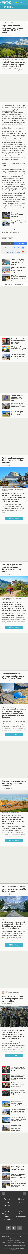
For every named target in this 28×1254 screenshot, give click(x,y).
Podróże (10, 238)
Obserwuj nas (13, 248)
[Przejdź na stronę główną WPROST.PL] (1, 2)
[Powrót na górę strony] (24, 1193)
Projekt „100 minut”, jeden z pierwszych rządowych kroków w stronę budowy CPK (14, 109)
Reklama (21, 1214)
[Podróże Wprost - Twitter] (14, 1228)
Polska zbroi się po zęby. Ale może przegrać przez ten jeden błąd (12, 998)
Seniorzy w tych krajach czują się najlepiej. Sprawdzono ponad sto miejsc (12, 568)
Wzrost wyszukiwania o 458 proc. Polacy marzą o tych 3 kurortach (14, 783)
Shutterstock (20, 489)
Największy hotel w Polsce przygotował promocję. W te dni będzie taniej (14, 889)
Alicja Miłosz (13, 230)
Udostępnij (22, 243)
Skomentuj (7, 243)
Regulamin (7, 1216)
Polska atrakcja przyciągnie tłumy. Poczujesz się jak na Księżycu (14, 460)
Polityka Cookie (7, 1219)
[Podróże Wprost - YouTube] (19, 1228)
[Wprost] (1, 23)
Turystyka (7, 7)
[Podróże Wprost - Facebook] (8, 1228)
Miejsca (21, 1199)
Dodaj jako (13, 252)
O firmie (7, 1211)
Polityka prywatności (21, 1216)
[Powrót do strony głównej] (3, 1193)
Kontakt (21, 1211)
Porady (7, 1202)
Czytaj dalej (14, 518)
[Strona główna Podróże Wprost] (6, 2)
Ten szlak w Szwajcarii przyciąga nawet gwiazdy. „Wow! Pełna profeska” (13, 676)
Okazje (21, 1202)
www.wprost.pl (19, 1248)
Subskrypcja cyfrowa (7, 1214)
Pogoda (7, 1205)
